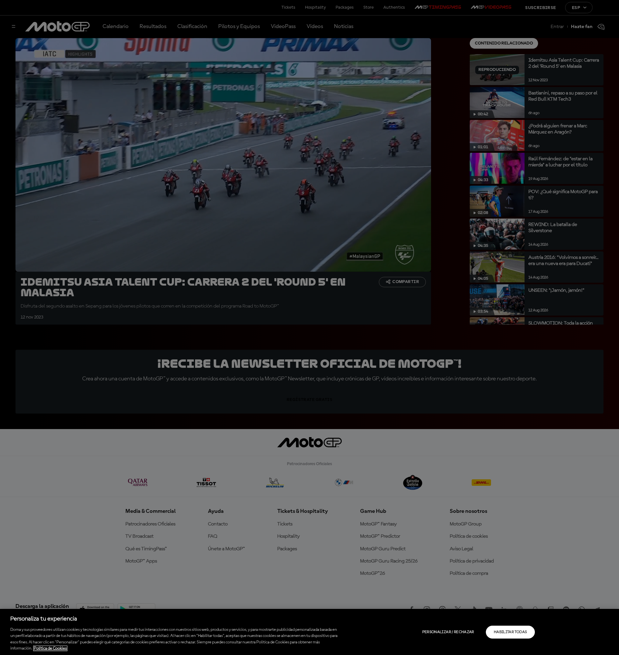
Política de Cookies (50, 648)
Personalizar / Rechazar (448, 632)
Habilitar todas (510, 632)
